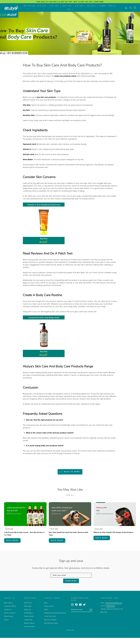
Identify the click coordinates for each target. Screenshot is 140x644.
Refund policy (8, 616)
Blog (45, 603)
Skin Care (42, 6)
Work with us (8, 603)
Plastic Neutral (29, 616)
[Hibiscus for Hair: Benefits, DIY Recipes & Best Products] (114, 514)
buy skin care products (46, 97)
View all (70, 495)
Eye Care (79, 6)
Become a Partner (50, 620)
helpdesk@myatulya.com (113, 603)
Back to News (71, 472)
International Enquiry (51, 623)
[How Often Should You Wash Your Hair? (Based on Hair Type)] (70, 514)
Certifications (28, 613)
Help (69, 9)
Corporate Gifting (10, 606)
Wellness (91, 6)
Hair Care (54, 6)
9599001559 (110, 606)
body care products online (65, 76)
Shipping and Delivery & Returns (55, 613)
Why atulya (27, 606)
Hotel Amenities (29, 626)
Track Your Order (50, 616)
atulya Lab (27, 609)
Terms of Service (9, 613)
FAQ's (46, 609)
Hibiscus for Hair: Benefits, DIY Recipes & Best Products (113, 532)
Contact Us (8, 609)
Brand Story (28, 603)
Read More (12, 540)
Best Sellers (30, 6)
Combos (103, 6)
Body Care (67, 6)
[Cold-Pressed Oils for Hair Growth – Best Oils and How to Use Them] (25, 514)
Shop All (112, 6)
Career (6, 620)
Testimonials (28, 620)
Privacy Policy (48, 606)
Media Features (29, 623)
